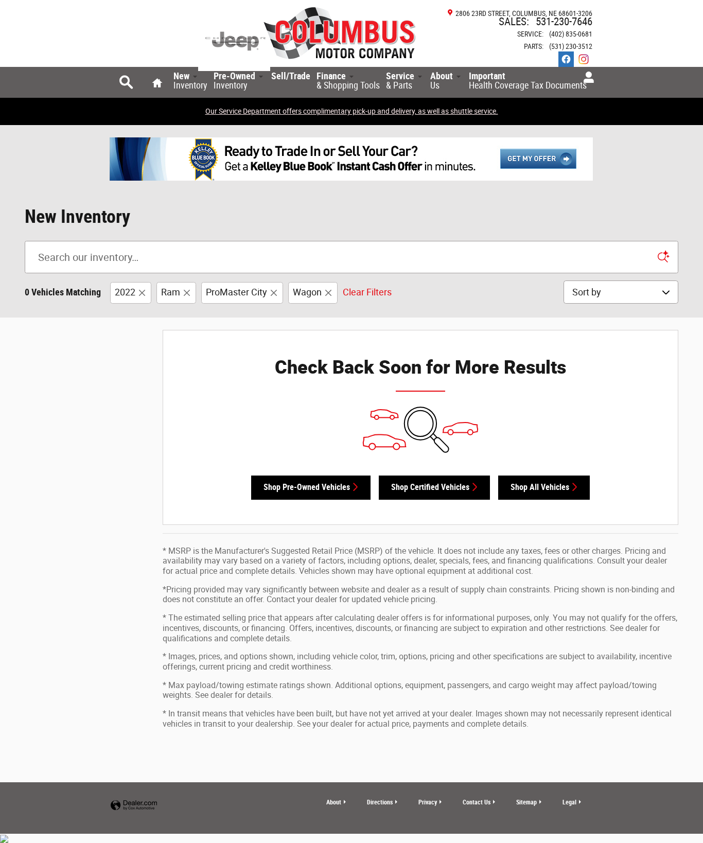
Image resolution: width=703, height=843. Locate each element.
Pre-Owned (234, 81)
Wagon (307, 292)
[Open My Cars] (586, 78)
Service (400, 81)
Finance (348, 81)
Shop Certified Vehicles (430, 487)
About (441, 81)
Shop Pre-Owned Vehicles (306, 487)
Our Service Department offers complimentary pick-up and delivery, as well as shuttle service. (351, 111)
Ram (170, 292)
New (190, 81)
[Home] (234, 40)
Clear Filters (367, 292)
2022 (125, 292)
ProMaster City (236, 292)
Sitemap (526, 802)
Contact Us (476, 802)
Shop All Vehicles (540, 487)
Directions (380, 802)
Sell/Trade (290, 76)
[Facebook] (566, 59)
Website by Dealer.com (134, 805)
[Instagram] (583, 59)
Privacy (427, 802)
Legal (569, 802)
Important (528, 81)
